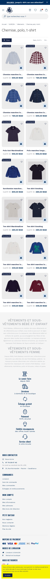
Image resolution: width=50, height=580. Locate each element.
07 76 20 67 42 (11, 462)
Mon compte (7, 499)
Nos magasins (7, 519)
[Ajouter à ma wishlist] (21, 48)
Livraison (5, 479)
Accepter (8, 575)
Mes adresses (7, 506)
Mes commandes (8, 485)
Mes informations (8, 502)
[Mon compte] (41, 10)
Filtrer (7, 40)
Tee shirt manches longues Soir (13, 302)
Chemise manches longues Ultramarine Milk (13, 112)
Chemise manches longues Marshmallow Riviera (13, 74)
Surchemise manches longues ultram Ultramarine (13, 188)
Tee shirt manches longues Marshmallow (13, 264)
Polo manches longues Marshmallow (37, 150)
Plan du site (6, 529)
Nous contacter (8, 523)
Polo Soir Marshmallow (13, 150)
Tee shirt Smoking (35, 188)
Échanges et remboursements (13, 489)
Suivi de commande (9, 482)
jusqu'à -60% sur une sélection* (25, 2)
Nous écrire (9, 459)
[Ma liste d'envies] (35, 10)
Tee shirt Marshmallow (13, 226)
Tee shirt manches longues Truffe (37, 302)
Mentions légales (8, 526)
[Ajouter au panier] (21, 68)
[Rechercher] (4, 16)
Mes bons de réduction (11, 509)
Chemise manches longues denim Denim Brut (37, 112)
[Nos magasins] (30, 10)
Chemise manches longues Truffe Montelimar (37, 74)
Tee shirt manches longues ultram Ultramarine (37, 264)
